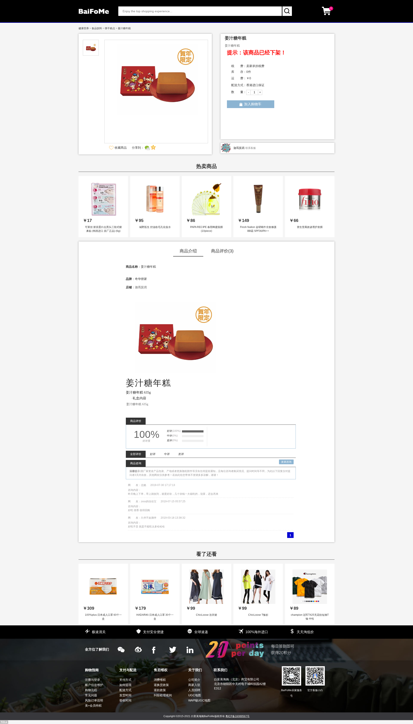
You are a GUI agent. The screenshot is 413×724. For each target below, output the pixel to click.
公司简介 (194, 679)
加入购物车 (252, 104)
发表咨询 (286, 461)
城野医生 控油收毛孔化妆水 (155, 227)
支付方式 (125, 679)
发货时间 (125, 695)
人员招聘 (194, 690)
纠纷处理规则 (163, 695)
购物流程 (91, 690)
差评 (181, 454)
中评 (167, 454)
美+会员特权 (93, 705)
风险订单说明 (94, 700)
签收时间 (125, 700)
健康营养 (84, 28)
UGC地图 (194, 695)
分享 (153, 147)
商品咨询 (135, 463)
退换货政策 (161, 685)
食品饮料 (97, 28)
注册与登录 (92, 679)
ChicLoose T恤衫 (258, 614)
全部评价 (135, 454)
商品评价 (135, 421)
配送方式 (125, 690)
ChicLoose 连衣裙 (206, 614)
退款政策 (160, 690)
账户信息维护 (94, 685)
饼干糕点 (110, 28)
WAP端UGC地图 (199, 700)
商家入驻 (194, 685)
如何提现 (125, 685)
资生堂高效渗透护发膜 (310, 227)
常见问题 (91, 695)
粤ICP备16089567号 (237, 716)
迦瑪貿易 (239, 148)
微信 (147, 147)
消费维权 (160, 679)
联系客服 (250, 148)
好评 (153, 454)
